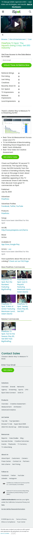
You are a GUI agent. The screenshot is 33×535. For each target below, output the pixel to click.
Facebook (5, 206)
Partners (26, 461)
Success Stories (7, 441)
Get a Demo (5, 464)
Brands (12, 387)
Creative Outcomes (22, 441)
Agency (4, 390)
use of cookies (5, 533)
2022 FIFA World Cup (8, 427)
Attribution (17, 407)
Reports (4, 438)
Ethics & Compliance (8, 522)
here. (3, 505)
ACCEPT (13, 533)
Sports (20, 390)
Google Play (15, 244)
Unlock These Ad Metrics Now (16, 65)
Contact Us (17, 461)
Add (10, 249)
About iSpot (5, 458)
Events (3, 444)
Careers (25, 458)
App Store (5, 244)
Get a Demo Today (10, 157)
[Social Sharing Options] (2, 34)
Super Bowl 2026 (20, 424)
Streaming (12, 390)
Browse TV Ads (6, 424)
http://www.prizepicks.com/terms (14, 230)
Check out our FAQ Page (19, 261)
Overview (4, 387)
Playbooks (12, 444)
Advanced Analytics (8, 410)
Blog (21, 438)
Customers (16, 458)
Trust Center (21, 522)
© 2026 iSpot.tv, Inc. (7, 519)
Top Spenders (14, 421)
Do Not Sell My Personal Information (13, 509)
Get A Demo (7, 370)
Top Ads (4, 421)
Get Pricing (16, 464)
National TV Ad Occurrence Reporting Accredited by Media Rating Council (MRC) (18, 492)
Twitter (12, 206)
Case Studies (13, 438)
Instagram (13, 478)
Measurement (6, 407)
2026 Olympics (23, 427)
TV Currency (22, 444)
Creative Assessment (18, 404)
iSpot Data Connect (8, 393)
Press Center (6, 461)
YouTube (19, 206)
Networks (20, 387)
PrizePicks (5, 199)
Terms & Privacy (21, 519)
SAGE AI (20, 393)
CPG (26, 390)
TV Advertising (6, 447)
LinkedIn (4, 478)
